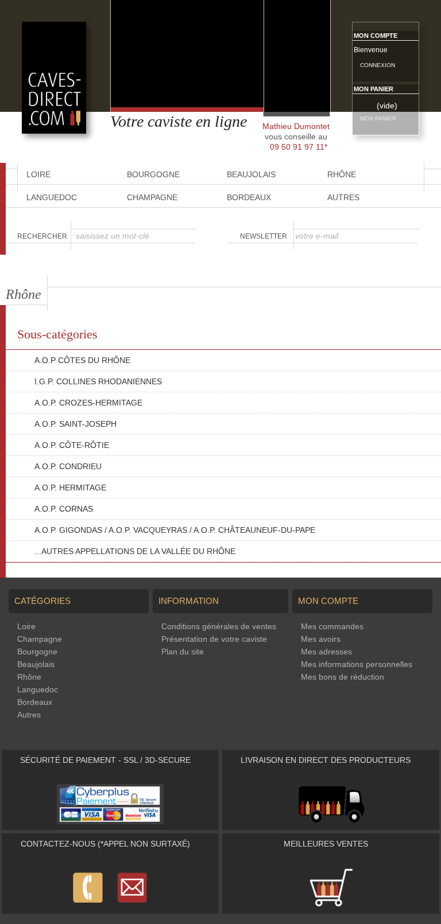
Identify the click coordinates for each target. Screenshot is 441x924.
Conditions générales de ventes (218, 626)
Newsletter (263, 236)
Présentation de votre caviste (214, 639)
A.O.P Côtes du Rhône (82, 360)
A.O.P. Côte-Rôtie (71, 445)
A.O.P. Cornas (63, 508)
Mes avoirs (321, 639)
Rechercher (42, 236)
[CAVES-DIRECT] (54, 130)
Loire (26, 626)
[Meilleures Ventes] (330, 905)
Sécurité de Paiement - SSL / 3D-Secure (105, 760)
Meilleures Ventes (326, 843)
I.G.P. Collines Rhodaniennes (98, 381)
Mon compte (375, 35)
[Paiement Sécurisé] (110, 821)
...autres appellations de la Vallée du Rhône (134, 551)
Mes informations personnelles (356, 664)
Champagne (152, 197)
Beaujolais (36, 664)
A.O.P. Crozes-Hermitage (88, 402)
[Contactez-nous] (110, 905)
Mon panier (373, 88)
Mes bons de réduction (342, 676)
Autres (343, 197)
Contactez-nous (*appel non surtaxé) (105, 843)
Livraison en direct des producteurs (326, 760)
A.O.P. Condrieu (68, 466)
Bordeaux (249, 197)
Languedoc (51, 197)
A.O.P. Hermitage (70, 487)
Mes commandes (332, 626)
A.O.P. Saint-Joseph (75, 423)
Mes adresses (326, 651)
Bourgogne (37, 651)
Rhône (29, 676)
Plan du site (182, 651)
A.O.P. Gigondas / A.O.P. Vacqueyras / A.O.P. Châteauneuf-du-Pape (174, 530)
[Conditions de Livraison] (331, 821)
